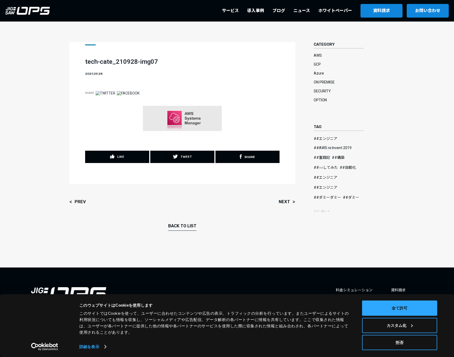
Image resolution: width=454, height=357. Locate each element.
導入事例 (255, 10)
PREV (80, 202)
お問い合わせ (427, 10)
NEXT (284, 202)
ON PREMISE (324, 82)
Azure (319, 73)
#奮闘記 (323, 157)
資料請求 (381, 10)
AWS (318, 55)
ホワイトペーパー (335, 10)
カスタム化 (396, 325)
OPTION (320, 100)
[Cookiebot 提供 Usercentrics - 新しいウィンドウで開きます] (45, 347)
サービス (230, 10)
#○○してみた (327, 167)
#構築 (339, 157)
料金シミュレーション (354, 290)
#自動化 (349, 167)
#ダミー (352, 197)
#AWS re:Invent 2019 (334, 148)
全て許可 (399, 308)
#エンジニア (326, 138)
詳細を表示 (89, 346)
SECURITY (322, 91)
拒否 (400, 342)
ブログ (278, 10)
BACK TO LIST (182, 225)
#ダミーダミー (328, 197)
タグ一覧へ (320, 211)
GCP (317, 64)
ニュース (301, 10)
